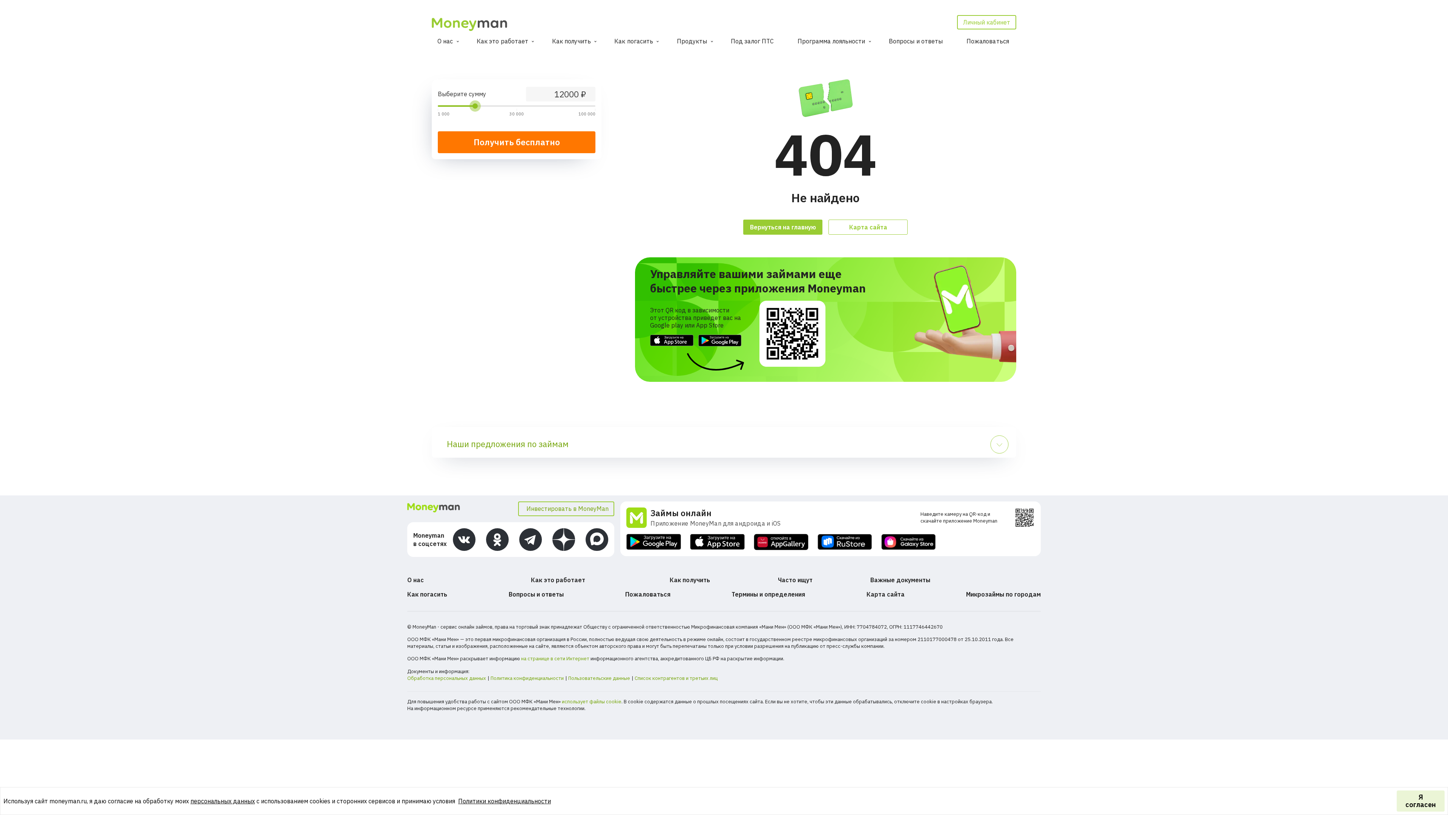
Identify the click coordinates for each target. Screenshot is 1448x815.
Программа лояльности (831, 41)
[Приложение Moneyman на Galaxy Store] (908, 542)
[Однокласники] (497, 539)
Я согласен (1420, 801)
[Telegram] (530, 539)
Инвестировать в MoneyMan (567, 508)
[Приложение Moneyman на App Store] (717, 542)
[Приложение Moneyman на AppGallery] (781, 542)
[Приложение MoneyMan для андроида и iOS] (638, 517)
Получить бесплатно (517, 142)
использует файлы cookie (591, 701)
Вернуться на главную (783, 227)
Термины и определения (768, 594)
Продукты (692, 41)
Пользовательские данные (599, 678)
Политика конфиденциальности (527, 678)
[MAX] (597, 539)
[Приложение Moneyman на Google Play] (653, 542)
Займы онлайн (681, 512)
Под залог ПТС (752, 41)
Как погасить (633, 41)
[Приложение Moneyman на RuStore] (845, 542)
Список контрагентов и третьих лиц (676, 678)
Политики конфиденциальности (504, 801)
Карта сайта (868, 227)
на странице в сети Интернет (555, 658)
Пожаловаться (987, 41)
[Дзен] (563, 539)
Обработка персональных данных (446, 678)
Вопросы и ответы (916, 41)
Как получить (571, 41)
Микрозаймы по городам (1003, 594)
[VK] (464, 539)
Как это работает (503, 41)
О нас (445, 41)
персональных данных (222, 801)
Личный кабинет (986, 22)
